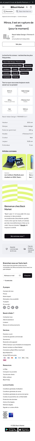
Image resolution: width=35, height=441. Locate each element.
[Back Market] (17, 7)
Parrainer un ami (7, 334)
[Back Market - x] (16, 307)
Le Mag (5, 369)
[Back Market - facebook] (12, 307)
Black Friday (6, 380)
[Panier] (31, 7)
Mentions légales (8, 405)
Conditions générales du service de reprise (15, 394)
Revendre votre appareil (10, 342)
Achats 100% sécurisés (10, 355)
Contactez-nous (8, 317)
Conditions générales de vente (12, 391)
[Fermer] (32, 2)
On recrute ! (6, 304)
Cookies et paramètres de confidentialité (15, 397)
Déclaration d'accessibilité (10, 299)
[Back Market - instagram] (4, 307)
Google (22, 225)
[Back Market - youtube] (8, 307)
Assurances (6, 339)
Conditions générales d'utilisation (13, 389)
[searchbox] (25, 11)
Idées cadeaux (7, 377)
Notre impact (7, 296)
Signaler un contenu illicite (10, 407)
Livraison (5, 322)
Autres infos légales (9, 402)
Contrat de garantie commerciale (13, 337)
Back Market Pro (7, 352)
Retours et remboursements (11, 325)
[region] (17, 167)
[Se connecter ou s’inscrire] (27, 7)
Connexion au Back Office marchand (13, 350)
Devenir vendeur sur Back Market (12, 347)
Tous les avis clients (8, 374)
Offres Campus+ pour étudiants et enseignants (17, 344)
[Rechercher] (17, 11)
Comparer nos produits (10, 372)
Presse (5, 294)
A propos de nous (8, 291)
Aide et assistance (8, 320)
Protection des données (10, 399)
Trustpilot (6, 302)
